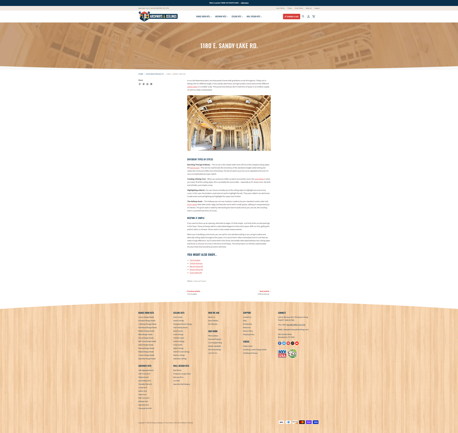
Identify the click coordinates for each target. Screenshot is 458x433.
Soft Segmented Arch (146, 370)
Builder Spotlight (214, 346)
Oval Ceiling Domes (180, 327)
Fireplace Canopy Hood (182, 374)
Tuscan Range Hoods (146, 317)
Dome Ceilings (178, 320)
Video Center (247, 346)
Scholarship (247, 324)
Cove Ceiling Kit (196, 272)
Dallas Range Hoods (145, 345)
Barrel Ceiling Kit (196, 266)
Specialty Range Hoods (147, 358)
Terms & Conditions (180, 423)
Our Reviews (212, 324)
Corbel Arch (142, 387)
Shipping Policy (249, 334)
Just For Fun (212, 353)
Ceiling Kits (237, 16)
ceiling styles (192, 86)
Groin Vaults (177, 317)
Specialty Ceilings (180, 358)
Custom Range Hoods (146, 355)
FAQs (245, 320)
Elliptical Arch (143, 377)
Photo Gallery (213, 336)
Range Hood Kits (203, 16)
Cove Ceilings (178, 334)
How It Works (280, 8)
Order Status (299, 8)
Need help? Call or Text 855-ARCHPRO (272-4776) (153, 8)
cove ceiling (259, 179)
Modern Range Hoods (146, 331)
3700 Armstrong (196, 263)
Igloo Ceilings (178, 348)
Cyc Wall (176, 380)
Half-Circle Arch (144, 374)
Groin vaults (192, 204)
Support (317, 8)
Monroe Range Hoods (146, 348)
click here (245, 3)
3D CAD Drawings (214, 349)
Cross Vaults (177, 345)
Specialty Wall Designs (181, 384)
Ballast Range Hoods (146, 352)
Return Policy (248, 331)
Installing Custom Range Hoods (254, 349)
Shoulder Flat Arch (145, 384)
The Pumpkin (195, 260)
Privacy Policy (168, 423)
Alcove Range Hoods (146, 338)
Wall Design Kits (254, 16)
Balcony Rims (178, 377)
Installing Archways (250, 353)
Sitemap (190, 423)
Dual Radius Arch (144, 380)
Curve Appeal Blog (215, 342)
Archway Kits (221, 16)
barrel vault (194, 168)
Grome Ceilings (179, 341)
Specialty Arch (143, 405)
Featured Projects (155, 74)
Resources (247, 327)
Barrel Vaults (178, 331)
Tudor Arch (142, 394)
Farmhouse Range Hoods (147, 327)
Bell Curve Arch (144, 398)
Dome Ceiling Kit (196, 269)
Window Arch (143, 401)
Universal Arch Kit (145, 408)
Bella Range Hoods (145, 334)
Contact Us (247, 317)
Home (140, 74)
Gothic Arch (142, 391)
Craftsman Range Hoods (147, 324)
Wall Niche (177, 370)
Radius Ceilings (179, 355)
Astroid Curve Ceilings (181, 352)
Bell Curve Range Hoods (147, 341)
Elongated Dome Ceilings (182, 324)
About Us (309, 8)
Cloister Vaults (178, 338)
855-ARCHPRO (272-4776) (296, 325)
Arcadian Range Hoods (146, 320)
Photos (289, 8)
